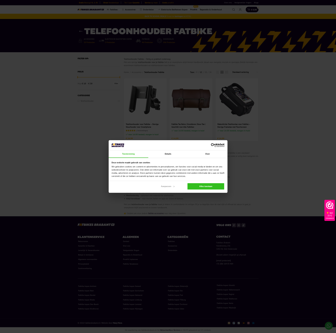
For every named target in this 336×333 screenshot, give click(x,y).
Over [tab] (207, 154)
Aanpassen (166, 186)
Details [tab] (168, 154)
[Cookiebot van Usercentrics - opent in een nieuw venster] (212, 145)
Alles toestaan (205, 186)
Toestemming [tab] (128, 154)
